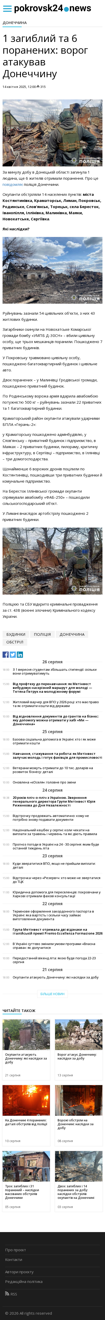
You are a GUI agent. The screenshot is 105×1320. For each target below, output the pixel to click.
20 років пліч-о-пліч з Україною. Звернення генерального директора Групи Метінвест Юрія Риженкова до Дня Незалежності (54, 801)
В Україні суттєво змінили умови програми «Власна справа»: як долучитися (54, 946)
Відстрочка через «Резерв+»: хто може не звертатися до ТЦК (56, 880)
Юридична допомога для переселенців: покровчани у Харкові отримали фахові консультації (57, 894)
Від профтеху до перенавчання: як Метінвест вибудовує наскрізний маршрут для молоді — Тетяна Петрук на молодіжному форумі (52, 687)
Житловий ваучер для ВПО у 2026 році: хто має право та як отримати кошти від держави (56, 704)
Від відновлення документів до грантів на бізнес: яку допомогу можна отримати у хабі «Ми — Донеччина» (56, 720)
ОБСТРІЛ (14, 641)
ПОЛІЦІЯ (42, 634)
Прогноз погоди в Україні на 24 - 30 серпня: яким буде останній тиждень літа (56, 846)
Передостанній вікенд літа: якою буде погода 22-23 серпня (54, 960)
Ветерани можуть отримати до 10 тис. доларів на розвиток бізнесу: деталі (53, 770)
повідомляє (13, 184)
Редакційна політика (24, 1281)
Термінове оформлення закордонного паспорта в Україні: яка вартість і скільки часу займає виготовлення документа (53, 915)
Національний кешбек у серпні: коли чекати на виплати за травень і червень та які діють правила (55, 832)
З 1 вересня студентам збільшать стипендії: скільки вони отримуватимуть (55, 671)
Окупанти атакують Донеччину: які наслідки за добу (56, 977)
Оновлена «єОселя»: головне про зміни (44, 782)
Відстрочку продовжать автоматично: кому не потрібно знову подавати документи (51, 818)
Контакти (13, 1259)
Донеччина (15, 22)
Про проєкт (15, 1249)
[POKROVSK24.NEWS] (53, 8)
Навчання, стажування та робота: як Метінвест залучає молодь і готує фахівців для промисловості (57, 755)
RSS (13, 1293)
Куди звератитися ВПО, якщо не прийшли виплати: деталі (54, 865)
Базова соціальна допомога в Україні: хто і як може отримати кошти (54, 741)
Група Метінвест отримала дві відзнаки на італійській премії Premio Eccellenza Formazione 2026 (57, 931)
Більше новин (52, 994)
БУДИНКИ (15, 634)
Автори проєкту (19, 1271)
